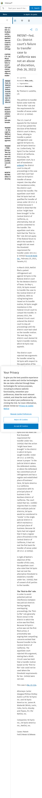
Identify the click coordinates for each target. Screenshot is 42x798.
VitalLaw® (8, 3)
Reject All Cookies (21, 420)
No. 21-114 (31, 685)
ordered (20, 165)
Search (36, 8)
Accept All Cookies (21, 426)
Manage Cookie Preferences (21, 414)
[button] (15, 20)
